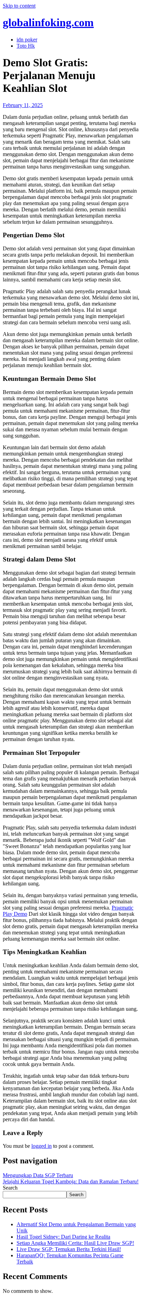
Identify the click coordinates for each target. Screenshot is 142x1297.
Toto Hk (26, 46)
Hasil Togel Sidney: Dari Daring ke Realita (63, 1237)
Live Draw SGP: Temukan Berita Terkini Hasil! (69, 1249)
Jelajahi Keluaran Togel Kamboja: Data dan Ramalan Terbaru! (71, 1181)
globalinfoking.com (48, 22)
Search (10, 1188)
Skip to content (19, 6)
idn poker (27, 39)
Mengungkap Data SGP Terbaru (38, 1175)
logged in (41, 1146)
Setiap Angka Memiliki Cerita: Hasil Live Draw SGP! (75, 1243)
